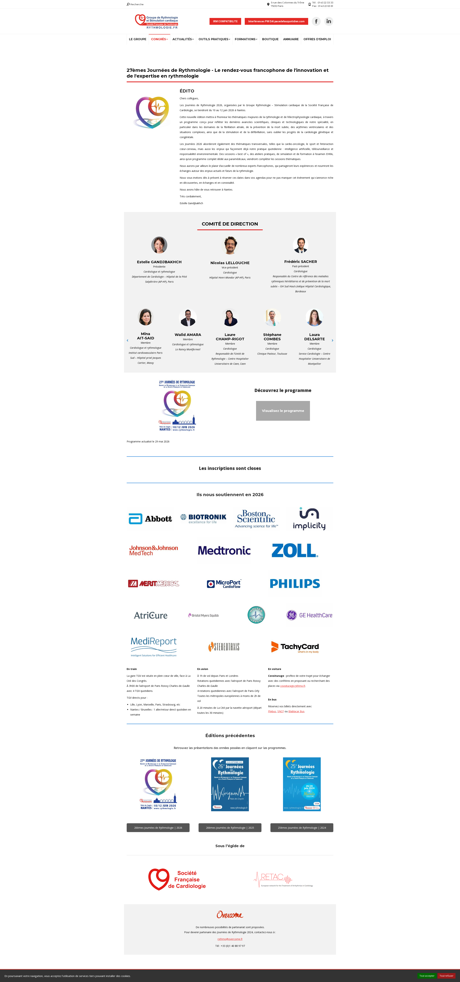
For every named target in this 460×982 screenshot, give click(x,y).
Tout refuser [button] (446, 975)
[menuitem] (138, 39)
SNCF (280, 711)
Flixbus (272, 711)
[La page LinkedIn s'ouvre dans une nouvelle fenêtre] (328, 21)
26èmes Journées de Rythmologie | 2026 (158, 827)
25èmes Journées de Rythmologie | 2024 (302, 827)
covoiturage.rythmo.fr (292, 686)
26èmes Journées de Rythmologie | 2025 (230, 827)
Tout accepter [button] (427, 975)
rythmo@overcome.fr (230, 939)
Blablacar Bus (296, 711)
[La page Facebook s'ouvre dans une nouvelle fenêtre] (316, 21)
